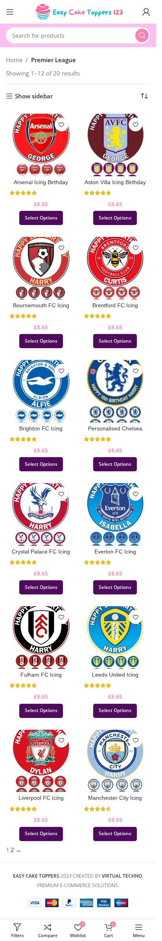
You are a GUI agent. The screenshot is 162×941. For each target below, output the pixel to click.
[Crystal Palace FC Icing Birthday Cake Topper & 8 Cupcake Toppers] (41, 514)
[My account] (146, 12)
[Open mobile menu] (10, 12)
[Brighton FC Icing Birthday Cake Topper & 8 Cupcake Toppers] (41, 391)
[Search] (142, 35)
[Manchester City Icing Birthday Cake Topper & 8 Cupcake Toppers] (115, 761)
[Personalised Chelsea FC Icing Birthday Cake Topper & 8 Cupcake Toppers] (115, 391)
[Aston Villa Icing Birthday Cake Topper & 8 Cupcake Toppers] (115, 145)
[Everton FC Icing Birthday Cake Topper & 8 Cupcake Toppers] (115, 514)
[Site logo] (78, 11)
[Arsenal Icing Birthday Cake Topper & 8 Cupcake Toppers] (41, 145)
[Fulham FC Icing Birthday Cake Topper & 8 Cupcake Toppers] (41, 637)
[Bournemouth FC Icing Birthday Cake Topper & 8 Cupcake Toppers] (41, 268)
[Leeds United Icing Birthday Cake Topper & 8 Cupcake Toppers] (115, 637)
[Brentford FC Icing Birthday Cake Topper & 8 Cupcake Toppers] (115, 268)
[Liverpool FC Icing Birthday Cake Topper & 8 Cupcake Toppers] (41, 761)
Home (14, 60)
